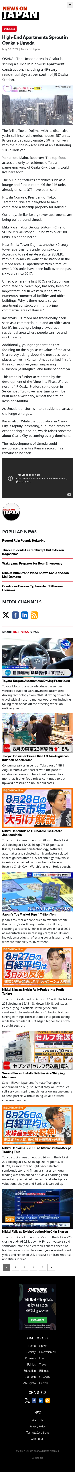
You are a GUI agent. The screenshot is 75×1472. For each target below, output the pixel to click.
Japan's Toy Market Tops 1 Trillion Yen (29, 914)
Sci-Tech (30, 1377)
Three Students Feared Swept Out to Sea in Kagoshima (33, 552)
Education (29, 1370)
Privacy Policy (37, 1426)
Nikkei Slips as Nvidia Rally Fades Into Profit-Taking (33, 991)
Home (32, 1346)
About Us (37, 1420)
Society (31, 1352)
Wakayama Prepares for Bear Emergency (32, 563)
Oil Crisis (44, 1377)
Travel (42, 1364)
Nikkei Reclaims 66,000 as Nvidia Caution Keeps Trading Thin (36, 1150)
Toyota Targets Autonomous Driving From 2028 (36, 681)
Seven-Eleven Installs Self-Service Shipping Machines (33, 1075)
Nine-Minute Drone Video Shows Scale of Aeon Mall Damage (35, 575)
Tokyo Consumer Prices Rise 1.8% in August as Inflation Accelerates (35, 758)
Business (30, 1358)
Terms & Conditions (37, 1432)
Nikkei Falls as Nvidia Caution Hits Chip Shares (35, 1231)
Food (42, 1358)
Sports (43, 1346)
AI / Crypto (29, 1383)
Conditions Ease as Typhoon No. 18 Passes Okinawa (32, 588)
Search (43, 1383)
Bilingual (44, 1370)
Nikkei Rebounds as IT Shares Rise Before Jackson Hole (32, 833)
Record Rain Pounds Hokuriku (23, 540)
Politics (31, 1364)
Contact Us (37, 1439)
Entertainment (47, 1352)
